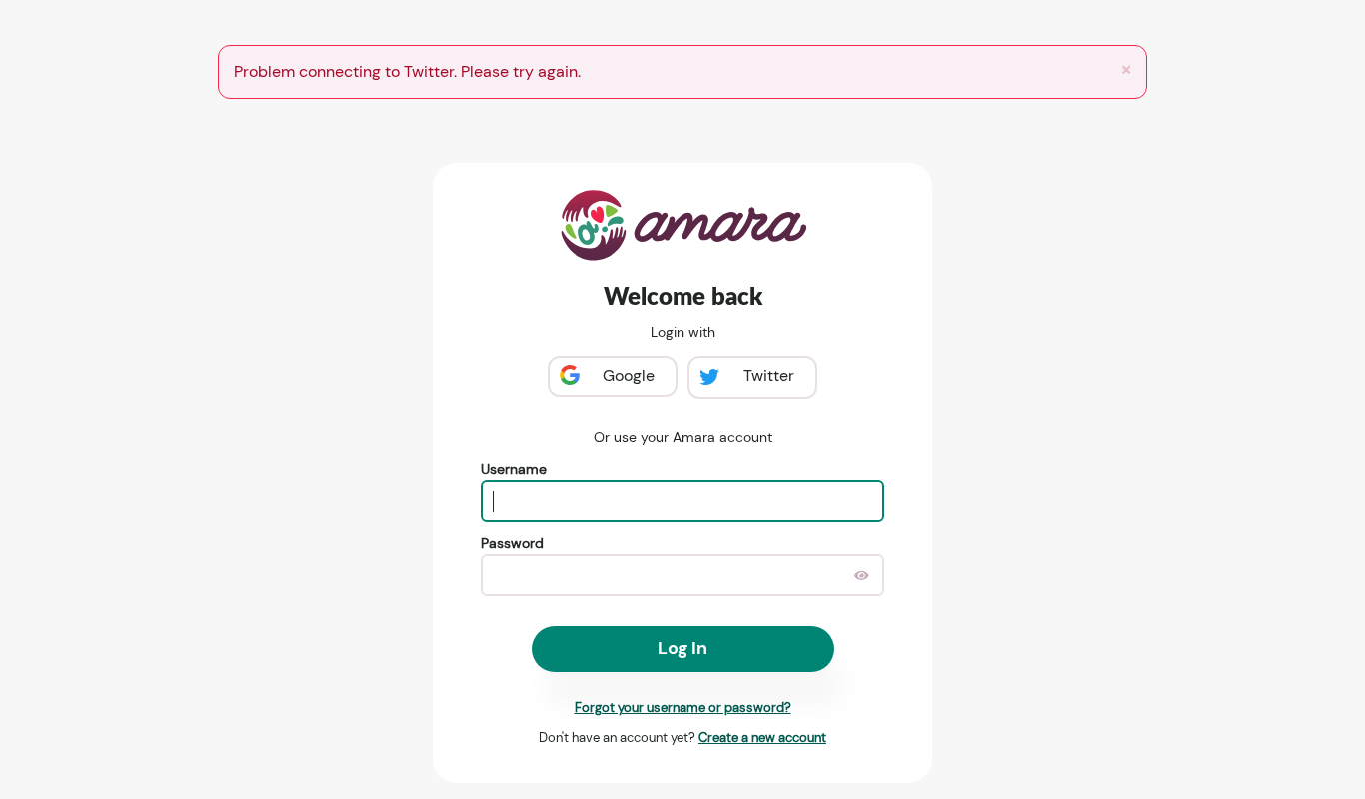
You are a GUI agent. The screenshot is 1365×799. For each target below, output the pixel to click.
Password (512, 543)
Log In (682, 648)
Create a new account (762, 737)
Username (514, 469)
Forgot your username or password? (683, 707)
